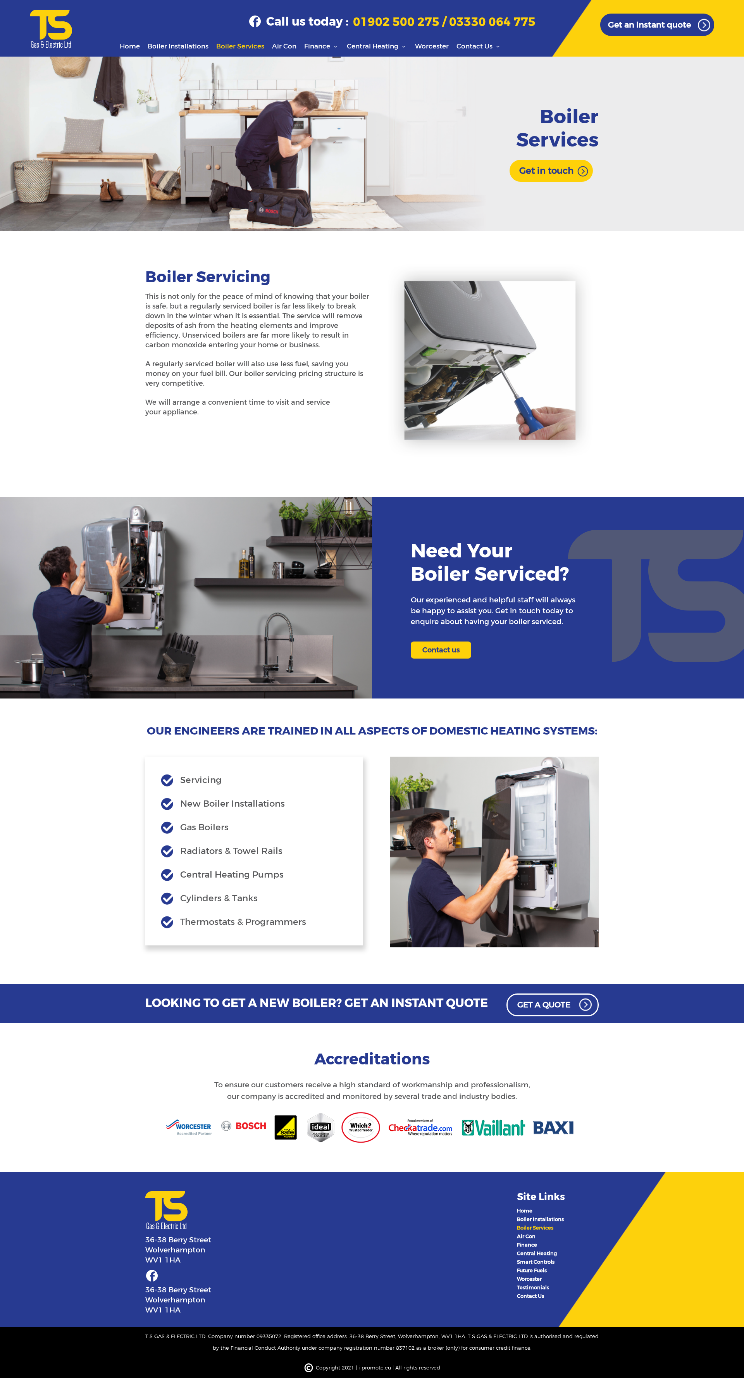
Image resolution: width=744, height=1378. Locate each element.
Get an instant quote (649, 24)
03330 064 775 (492, 22)
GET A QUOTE (543, 1005)
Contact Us (475, 46)
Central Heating (373, 46)
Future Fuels (532, 1270)
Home (130, 46)
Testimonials (533, 1287)
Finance (318, 46)
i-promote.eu (375, 1367)
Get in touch (546, 171)
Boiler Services (240, 46)
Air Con (284, 46)
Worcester (432, 46)
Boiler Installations (178, 46)
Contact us (441, 650)
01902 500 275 (397, 22)
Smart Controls (536, 1262)
